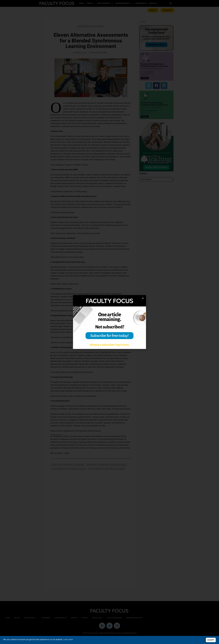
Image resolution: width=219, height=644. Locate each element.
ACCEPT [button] (210, 640)
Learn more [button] (68, 639)
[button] (143, 298)
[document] (109, 322)
